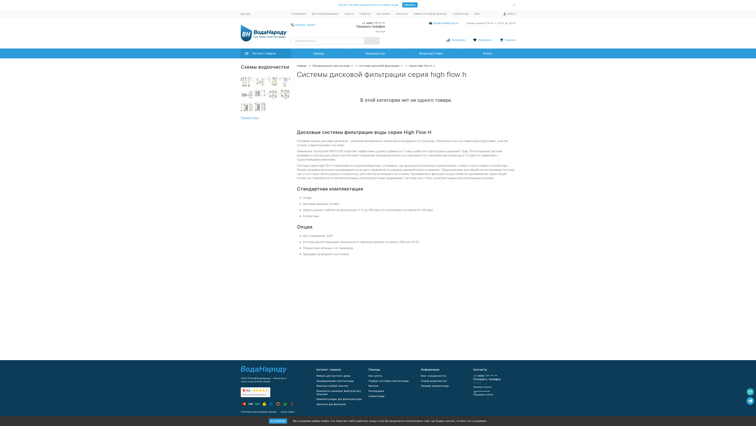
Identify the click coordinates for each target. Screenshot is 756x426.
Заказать (410, 4)
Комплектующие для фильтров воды (339, 399)
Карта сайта (287, 412)
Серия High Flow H (420, 65)
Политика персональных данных (259, 412)
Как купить (383, 13)
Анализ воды (461, 13)
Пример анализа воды (435, 385)
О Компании (298, 13)
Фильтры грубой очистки (332, 385)
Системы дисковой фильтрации (379, 65)
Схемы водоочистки (434, 380)
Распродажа (376, 391)
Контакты (402, 13)
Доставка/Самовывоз (325, 13)
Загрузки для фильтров (331, 404)
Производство (375, 53)
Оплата (349, 13)
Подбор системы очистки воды (389, 380)
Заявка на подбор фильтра (430, 13)
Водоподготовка (431, 53)
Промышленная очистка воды (331, 65)
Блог (477, 13)
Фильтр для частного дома (333, 375)
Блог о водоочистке (433, 375)
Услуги (487, 53)
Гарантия (365, 13)
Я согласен (278, 420)
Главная (301, 65)
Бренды (319, 53)
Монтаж (374, 385)
